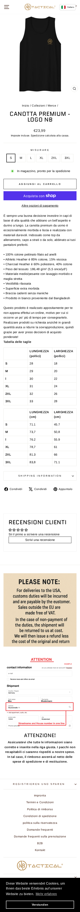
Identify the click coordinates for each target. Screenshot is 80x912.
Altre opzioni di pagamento (40, 205)
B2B (40, 843)
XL (41, 157)
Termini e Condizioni (40, 802)
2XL (54, 157)
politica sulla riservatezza (40, 822)
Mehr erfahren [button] (46, 894)
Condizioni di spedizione (40, 816)
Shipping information (40, 475)
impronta (40, 795)
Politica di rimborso (40, 809)
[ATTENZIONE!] (40, 693)
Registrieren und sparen (39, 784)
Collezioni (38, 105)
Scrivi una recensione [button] (40, 540)
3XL (67, 157)
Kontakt (40, 850)
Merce (52, 105)
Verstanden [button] (40, 904)
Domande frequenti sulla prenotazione (40, 836)
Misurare (40, 150)
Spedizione (37, 135)
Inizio (25, 105)
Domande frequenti (40, 829)
